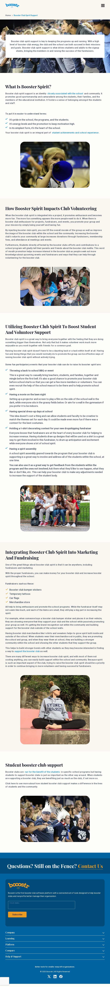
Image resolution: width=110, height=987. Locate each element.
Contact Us (90, 866)
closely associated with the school (65, 93)
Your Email (15, 903)
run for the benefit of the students (42, 772)
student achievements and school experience (75, 132)
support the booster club (27, 651)
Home (8, 15)
